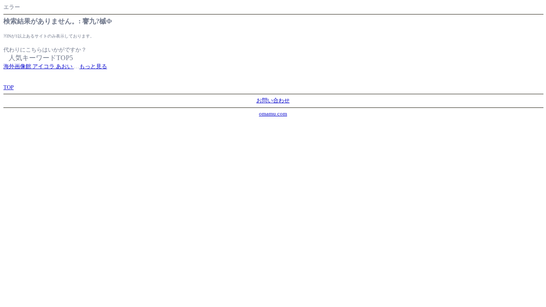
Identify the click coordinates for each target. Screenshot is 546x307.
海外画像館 (17, 66)
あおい (65, 66)
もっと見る (93, 66)
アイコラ (44, 66)
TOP (8, 87)
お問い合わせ (273, 100)
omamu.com (273, 113)
